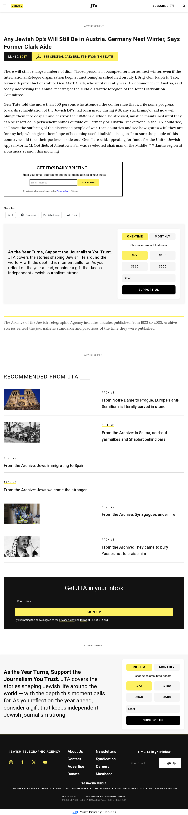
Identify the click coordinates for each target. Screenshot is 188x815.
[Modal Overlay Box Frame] (94, 407)
